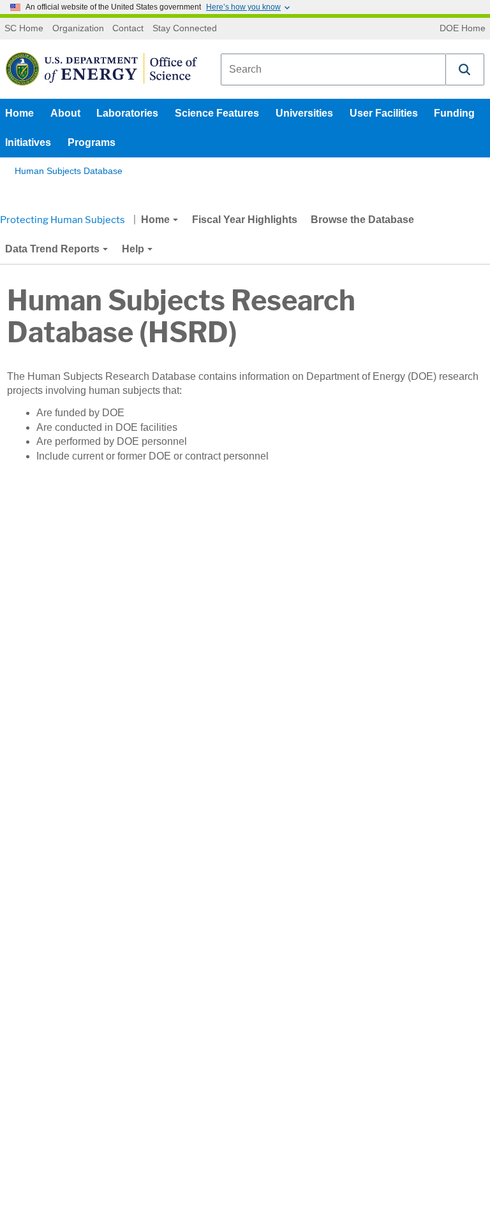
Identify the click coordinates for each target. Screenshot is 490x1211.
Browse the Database (362, 219)
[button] (465, 69)
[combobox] (333, 69)
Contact (128, 28)
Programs (91, 142)
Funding (454, 113)
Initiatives (28, 142)
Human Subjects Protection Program (143, 249)
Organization (78, 28)
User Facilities (384, 113)
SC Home (23, 28)
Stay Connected (184, 28)
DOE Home (463, 28)
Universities (304, 113)
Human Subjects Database (68, 171)
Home (19, 113)
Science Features (217, 113)
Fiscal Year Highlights (244, 219)
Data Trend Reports (52, 248)
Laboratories (127, 113)
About (65, 113)
